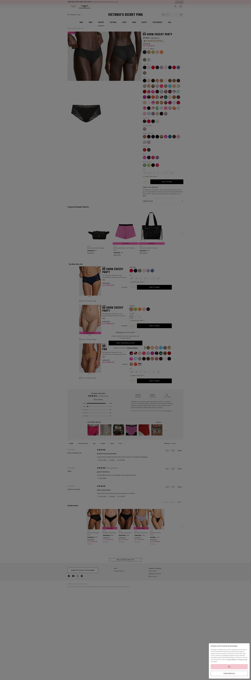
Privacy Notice (231, 659)
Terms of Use (243, 659)
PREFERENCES (229, 673)
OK (229, 667)
